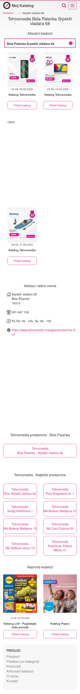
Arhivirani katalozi (19, 671)
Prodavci (13, 656)
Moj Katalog (23, 5)
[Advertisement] (40, 163)
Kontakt (12, 680)
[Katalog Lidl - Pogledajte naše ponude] (20, 593)
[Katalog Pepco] (60, 593)
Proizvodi (13, 666)
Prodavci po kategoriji (22, 661)
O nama (12, 676)
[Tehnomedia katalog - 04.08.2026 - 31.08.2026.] (22, 225)
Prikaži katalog (22, 105)
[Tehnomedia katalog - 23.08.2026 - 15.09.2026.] (58, 69)
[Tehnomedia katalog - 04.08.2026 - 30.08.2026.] (22, 69)
